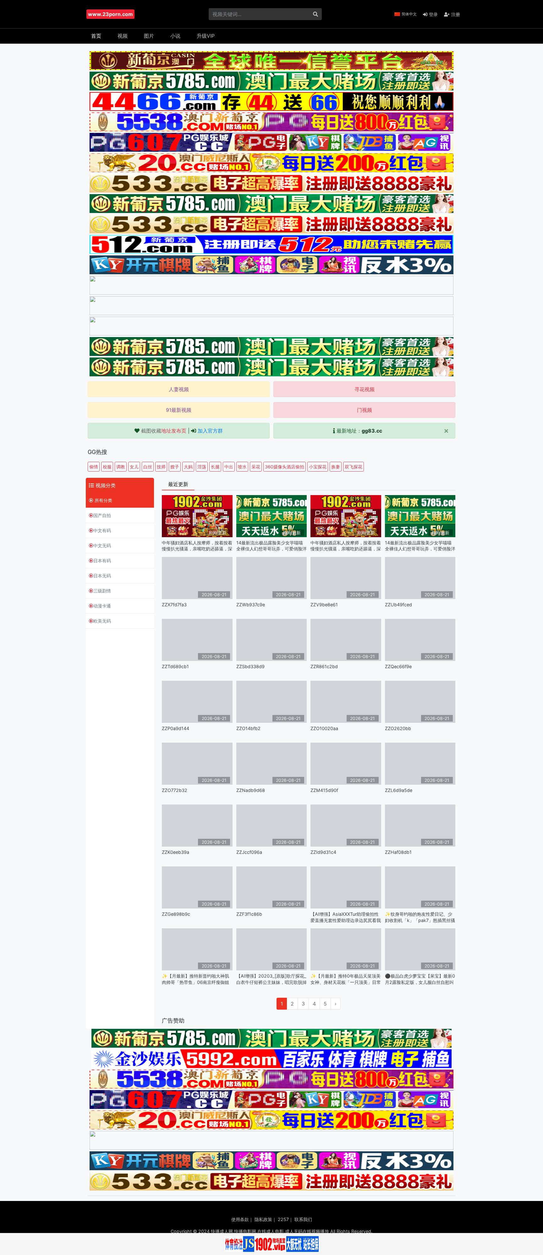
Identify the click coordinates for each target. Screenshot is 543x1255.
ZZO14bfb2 (248, 728)
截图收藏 (163, 431)
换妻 (335, 466)
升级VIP (206, 36)
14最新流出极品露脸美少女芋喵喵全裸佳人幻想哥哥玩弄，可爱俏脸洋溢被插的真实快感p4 (271, 546)
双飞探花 (353, 466)
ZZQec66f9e (398, 666)
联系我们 (303, 1219)
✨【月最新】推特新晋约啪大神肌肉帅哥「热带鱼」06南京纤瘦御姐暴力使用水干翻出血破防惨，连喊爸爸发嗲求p (197, 979)
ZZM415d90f (324, 790)
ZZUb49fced (398, 604)
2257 (283, 1219)
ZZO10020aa (324, 728)
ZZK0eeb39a (175, 852)
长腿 (215, 466)
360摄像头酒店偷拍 (284, 466)
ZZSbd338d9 (250, 666)
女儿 (134, 466)
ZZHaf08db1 (398, 852)
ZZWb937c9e (250, 604)
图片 (149, 36)
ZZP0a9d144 (175, 728)
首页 (96, 36)
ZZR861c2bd (324, 666)
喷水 (242, 466)
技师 (161, 466)
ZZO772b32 (174, 790)
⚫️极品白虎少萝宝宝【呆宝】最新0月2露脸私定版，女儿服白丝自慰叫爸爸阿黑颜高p (420, 979)
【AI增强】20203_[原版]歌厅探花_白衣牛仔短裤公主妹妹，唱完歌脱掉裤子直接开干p (271, 979)
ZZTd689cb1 (175, 666)
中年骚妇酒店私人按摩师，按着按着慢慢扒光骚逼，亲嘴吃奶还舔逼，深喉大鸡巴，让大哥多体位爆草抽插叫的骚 (197, 546)
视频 (123, 36)
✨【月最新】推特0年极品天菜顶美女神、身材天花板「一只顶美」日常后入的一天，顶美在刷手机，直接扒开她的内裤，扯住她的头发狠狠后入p (345, 979)
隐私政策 (263, 1219)
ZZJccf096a (249, 852)
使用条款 (240, 1219)
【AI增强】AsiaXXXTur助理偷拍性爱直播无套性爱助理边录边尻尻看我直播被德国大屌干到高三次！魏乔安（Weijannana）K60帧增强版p (345, 917)
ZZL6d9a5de (398, 790)
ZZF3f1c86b (249, 914)
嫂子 (174, 466)
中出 (228, 466)
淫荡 (201, 466)
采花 (255, 466)
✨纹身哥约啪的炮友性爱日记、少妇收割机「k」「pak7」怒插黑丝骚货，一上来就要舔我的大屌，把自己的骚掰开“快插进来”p (420, 917)
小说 (175, 36)
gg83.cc (372, 431)
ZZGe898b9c (176, 914)
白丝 (147, 466)
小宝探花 (317, 466)
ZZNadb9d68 (250, 790)
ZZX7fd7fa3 (174, 604)
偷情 (93, 466)
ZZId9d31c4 (323, 852)
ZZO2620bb (398, 728)
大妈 (188, 466)
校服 (107, 466)
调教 (120, 466)
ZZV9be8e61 (324, 604)
